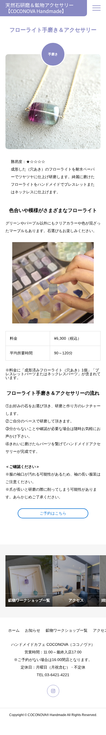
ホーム (14, 630)
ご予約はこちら (53, 513)
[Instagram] (53, 691)
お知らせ (32, 630)
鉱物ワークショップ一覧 (67, 630)
